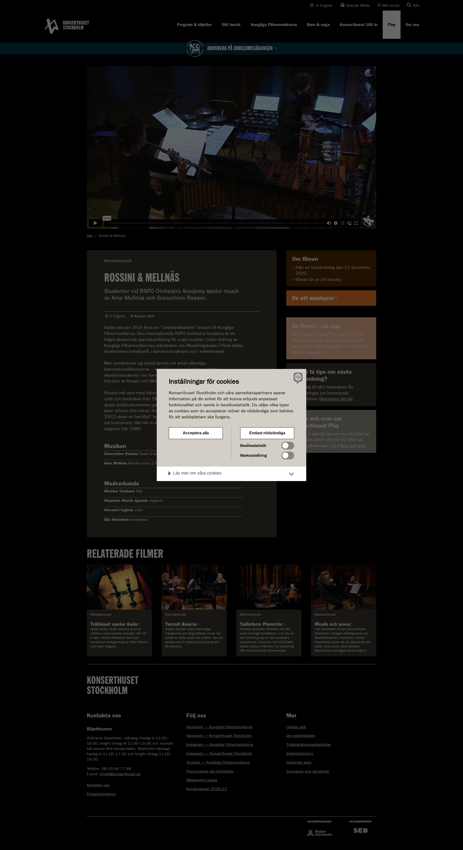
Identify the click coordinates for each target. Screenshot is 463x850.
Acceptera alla (196, 433)
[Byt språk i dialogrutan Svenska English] (297, 378)
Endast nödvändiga (267, 433)
